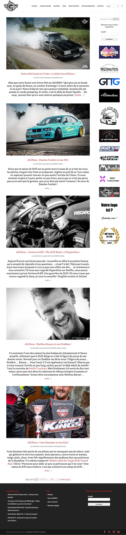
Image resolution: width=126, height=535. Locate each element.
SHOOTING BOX (74, 6)
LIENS (64, 6)
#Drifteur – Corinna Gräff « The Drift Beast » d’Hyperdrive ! (48, 252)
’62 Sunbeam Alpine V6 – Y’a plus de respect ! (23, 514)
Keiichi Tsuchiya (38, 368)
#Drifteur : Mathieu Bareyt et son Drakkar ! (48, 344)
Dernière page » (65, 480)
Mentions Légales (53, 506)
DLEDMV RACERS (45, 6)
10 (52, 480)
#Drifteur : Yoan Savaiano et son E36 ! (48, 442)
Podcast (50, 495)
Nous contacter (53, 502)
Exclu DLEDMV (55, 78)
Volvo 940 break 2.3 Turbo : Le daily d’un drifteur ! (48, 73)
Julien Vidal (38, 164)
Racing (64, 348)
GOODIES (56, 6)
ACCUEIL (34, 6)
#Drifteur (60, 164)
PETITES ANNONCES (88, 6)
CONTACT (100, 6)
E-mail (103, 32)
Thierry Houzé (39, 78)
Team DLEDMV (52, 498)
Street (61, 78)
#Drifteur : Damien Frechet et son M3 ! (48, 160)
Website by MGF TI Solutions (36, 532)
